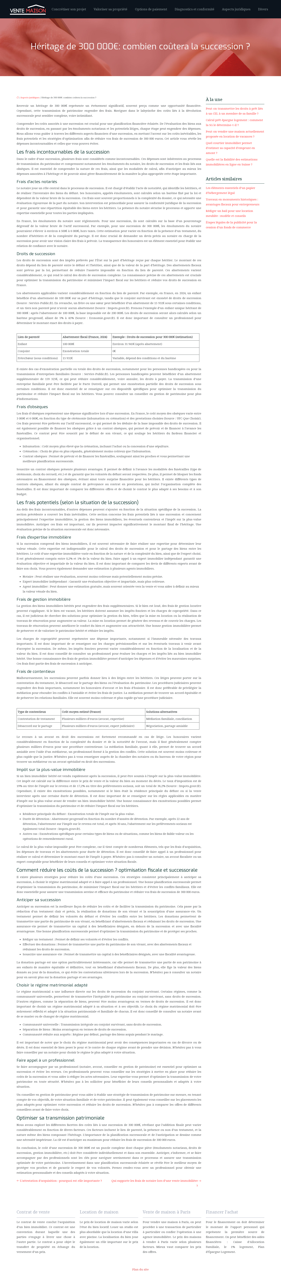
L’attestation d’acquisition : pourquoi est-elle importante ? (61, 1180)
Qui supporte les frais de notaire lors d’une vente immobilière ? (154, 1183)
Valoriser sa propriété (110, 9)
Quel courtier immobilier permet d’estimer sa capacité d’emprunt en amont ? (230, 148)
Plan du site (140, 1269)
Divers (263, 9)
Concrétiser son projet (69, 9)
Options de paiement (151, 9)
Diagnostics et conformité (194, 9)
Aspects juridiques (236, 9)
